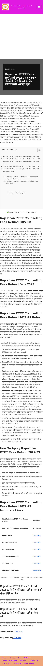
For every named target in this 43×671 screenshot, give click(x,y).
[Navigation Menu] (38, 7)
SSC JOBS (6, 663)
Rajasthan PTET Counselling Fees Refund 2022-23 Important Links (21, 170)
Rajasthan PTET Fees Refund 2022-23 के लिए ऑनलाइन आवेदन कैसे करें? (22, 182)
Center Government (9, 661)
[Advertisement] (21, 36)
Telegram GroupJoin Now (18, 193)
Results (23, 661)
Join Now (18, 631)
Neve (12, 669)
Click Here (36, 542)
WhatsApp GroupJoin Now (18, 192)
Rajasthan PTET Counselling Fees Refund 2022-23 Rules (21, 163)
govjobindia (37, 570)
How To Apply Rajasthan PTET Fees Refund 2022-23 (21, 166)
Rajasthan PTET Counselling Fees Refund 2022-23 (21, 156)
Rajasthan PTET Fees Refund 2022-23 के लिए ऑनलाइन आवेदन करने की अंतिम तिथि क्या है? (22, 178)
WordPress (29, 669)
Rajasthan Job (15, 658)
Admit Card (33, 661)
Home (4, 658)
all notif (27, 658)
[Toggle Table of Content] (38, 150)
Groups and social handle (24, 663)
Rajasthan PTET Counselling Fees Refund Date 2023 (21, 159)
